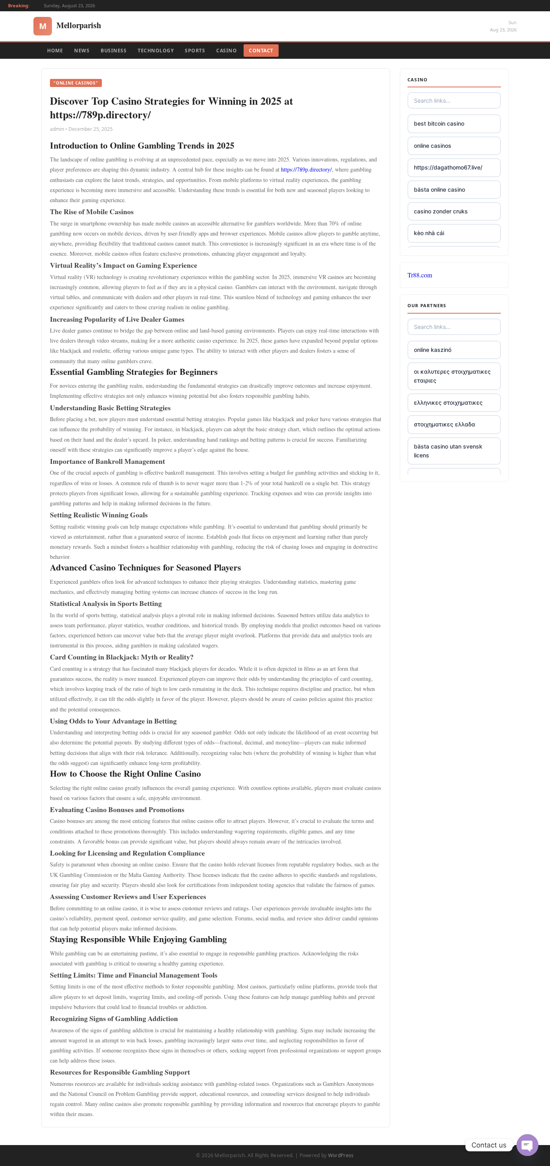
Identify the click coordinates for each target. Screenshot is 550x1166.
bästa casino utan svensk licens (448, 451)
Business (113, 50)
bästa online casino (439, 189)
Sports (195, 50)
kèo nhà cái (429, 232)
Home (55, 50)
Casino (226, 50)
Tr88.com (419, 275)
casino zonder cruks (441, 211)
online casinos (432, 145)
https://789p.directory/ (306, 169)
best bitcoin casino (439, 123)
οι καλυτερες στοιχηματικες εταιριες (452, 376)
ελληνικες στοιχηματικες (448, 402)
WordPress (341, 1155)
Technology (156, 50)
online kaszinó (432, 349)
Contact (261, 50)
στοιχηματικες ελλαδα (444, 424)
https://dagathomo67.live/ (448, 167)
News (81, 50)
